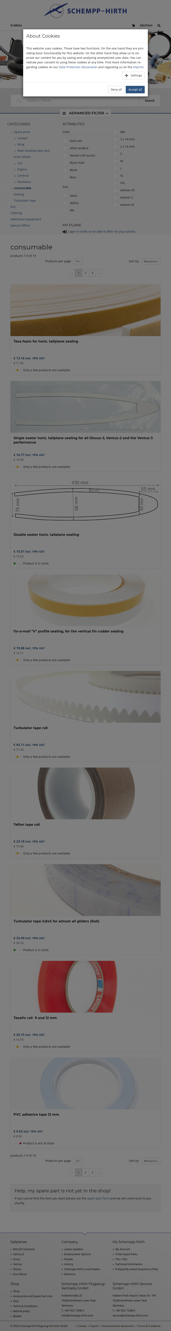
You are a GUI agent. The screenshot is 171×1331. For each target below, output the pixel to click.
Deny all (116, 89)
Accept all (135, 89)
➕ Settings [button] (133, 75)
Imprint (138, 67)
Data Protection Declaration (78, 67)
